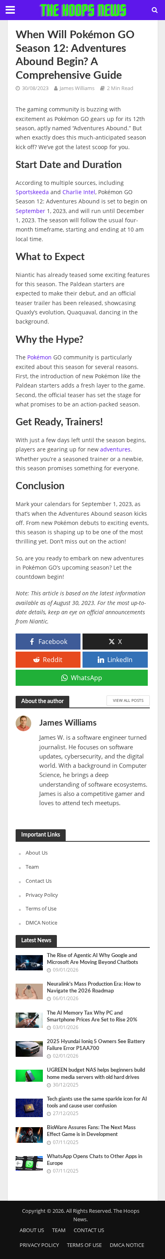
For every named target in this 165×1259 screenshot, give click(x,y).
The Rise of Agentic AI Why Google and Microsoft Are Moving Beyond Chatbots (92, 959)
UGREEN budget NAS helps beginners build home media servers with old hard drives (96, 1073)
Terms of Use (41, 908)
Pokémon (39, 357)
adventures (115, 449)
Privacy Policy (42, 894)
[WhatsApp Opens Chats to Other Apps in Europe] (29, 1162)
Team (32, 866)
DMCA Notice (41, 922)
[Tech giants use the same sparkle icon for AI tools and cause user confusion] (29, 1107)
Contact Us (39, 880)
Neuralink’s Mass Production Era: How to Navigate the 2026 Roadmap (94, 987)
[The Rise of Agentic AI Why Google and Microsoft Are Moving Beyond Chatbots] (29, 962)
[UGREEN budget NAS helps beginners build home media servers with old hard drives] (29, 1075)
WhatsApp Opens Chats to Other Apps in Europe (94, 1160)
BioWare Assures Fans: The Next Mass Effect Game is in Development (91, 1131)
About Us (37, 852)
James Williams (77, 88)
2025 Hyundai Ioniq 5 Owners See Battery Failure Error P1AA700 (96, 1045)
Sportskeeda (32, 192)
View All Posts (128, 700)
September (30, 211)
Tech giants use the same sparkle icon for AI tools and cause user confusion (97, 1102)
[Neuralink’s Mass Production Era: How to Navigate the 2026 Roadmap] (29, 990)
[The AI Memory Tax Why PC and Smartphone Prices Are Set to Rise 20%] (29, 1019)
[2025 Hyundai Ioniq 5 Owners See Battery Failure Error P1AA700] (29, 1048)
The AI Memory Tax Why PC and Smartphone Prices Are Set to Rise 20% (92, 1016)
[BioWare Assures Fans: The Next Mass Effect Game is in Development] (29, 1134)
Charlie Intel (78, 192)
